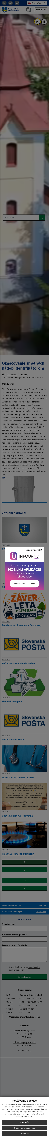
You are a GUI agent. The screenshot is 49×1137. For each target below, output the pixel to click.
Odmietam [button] (24, 1133)
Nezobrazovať (32, 549)
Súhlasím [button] (24, 1122)
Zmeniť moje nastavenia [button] (24, 1128)
